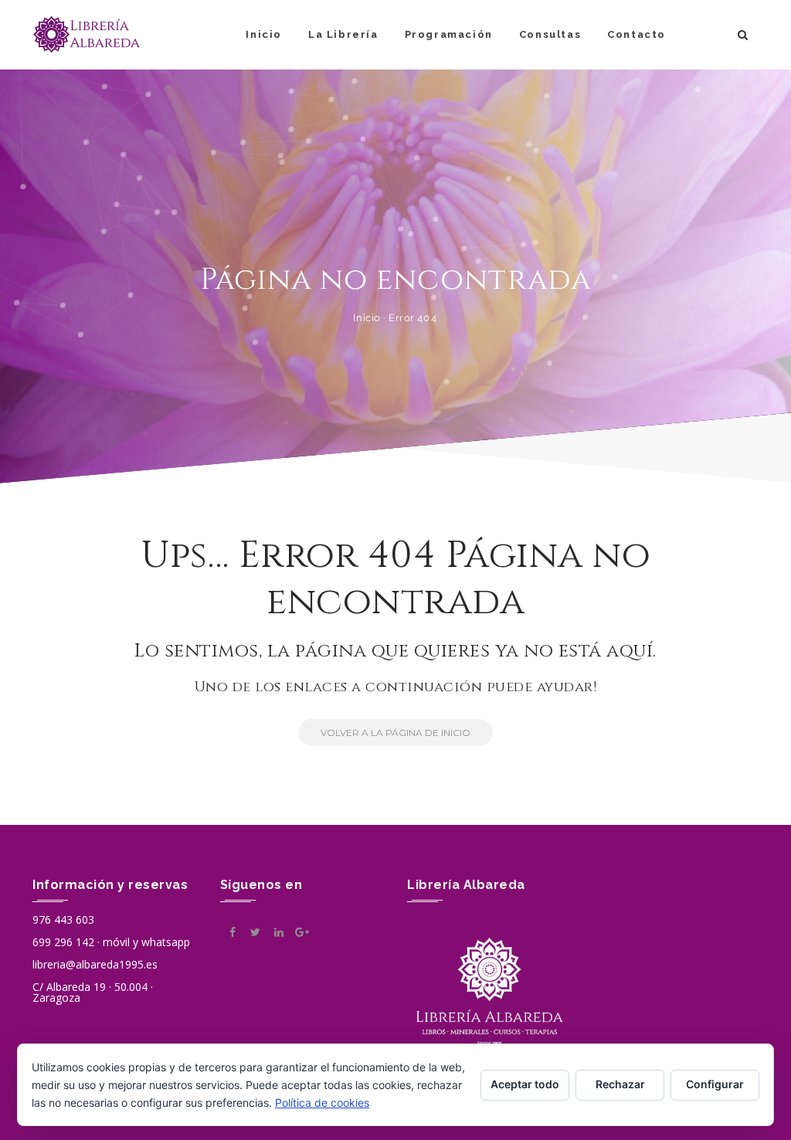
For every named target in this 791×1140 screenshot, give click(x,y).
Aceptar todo (525, 1084)
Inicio (264, 34)
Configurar (715, 1084)
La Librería (343, 34)
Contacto (636, 34)
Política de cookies (322, 1102)
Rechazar (620, 1084)
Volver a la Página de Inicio (395, 732)
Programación (449, 34)
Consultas (550, 34)
